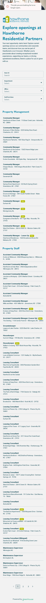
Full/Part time (8, 97)
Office (6, 89)
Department (8, 81)
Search (6, 73)
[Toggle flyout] (41, 82)
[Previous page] (13, 586)
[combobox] (4, 83)
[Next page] (32, 586)
